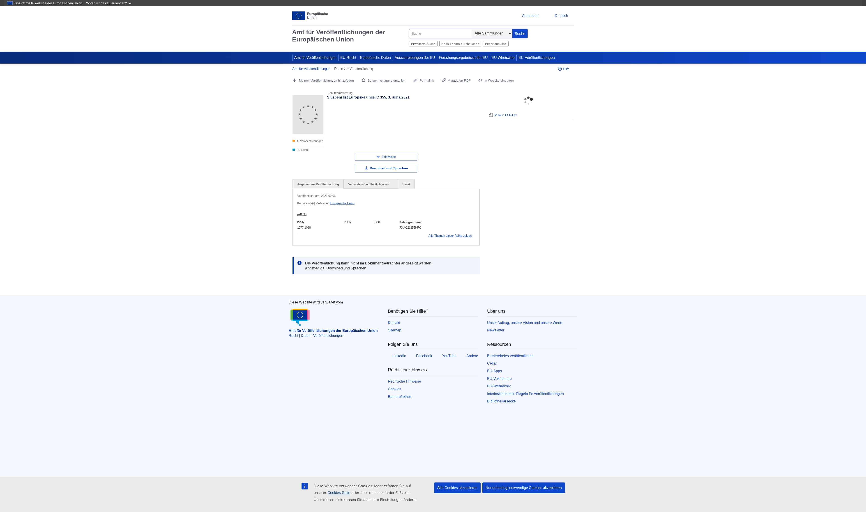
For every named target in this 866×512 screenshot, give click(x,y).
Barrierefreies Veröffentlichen (510, 356)
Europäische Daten (375, 58)
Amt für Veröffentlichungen (315, 58)
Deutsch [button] (561, 16)
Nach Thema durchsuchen (460, 44)
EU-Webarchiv (499, 386)
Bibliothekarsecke (501, 401)
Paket (406, 184)
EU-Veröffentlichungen (536, 58)
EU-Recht (348, 58)
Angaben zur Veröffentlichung (318, 184)
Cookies (394, 389)
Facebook (424, 356)
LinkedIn (399, 356)
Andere (472, 356)
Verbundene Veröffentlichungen (368, 184)
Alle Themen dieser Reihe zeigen (450, 235)
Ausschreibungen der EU (415, 58)
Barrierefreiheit (400, 397)
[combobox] (440, 33)
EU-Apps (494, 371)
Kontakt (394, 323)
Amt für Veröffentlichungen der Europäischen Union (338, 36)
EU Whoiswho (503, 58)
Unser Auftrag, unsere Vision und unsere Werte (524, 323)
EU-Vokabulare (499, 379)
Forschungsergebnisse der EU (463, 58)
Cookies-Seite (338, 493)
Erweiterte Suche (423, 44)
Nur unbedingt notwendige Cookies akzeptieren (524, 488)
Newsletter (495, 330)
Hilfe (566, 69)
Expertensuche (496, 44)
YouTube (449, 356)
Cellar (492, 363)
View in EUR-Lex (506, 115)
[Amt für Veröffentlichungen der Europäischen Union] (310, 16)
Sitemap (394, 330)
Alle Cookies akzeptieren (457, 488)
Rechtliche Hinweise (404, 381)
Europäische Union (342, 203)
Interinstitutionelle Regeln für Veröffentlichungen (525, 394)
